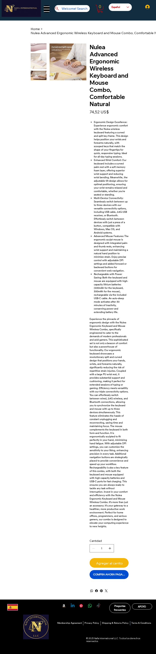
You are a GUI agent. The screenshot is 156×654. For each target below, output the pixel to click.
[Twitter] (106, 591)
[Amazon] (64, 605)
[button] (100, 9)
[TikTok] (98, 605)
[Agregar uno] (110, 548)
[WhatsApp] (92, 591)
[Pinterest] (101, 591)
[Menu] (47, 9)
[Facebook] (96, 591)
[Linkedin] (72, 605)
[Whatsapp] (90, 605)
